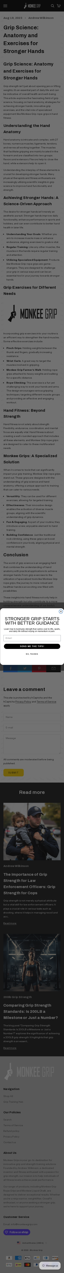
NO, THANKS (32, 654)
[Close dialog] (61, 611)
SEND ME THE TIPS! (32, 646)
